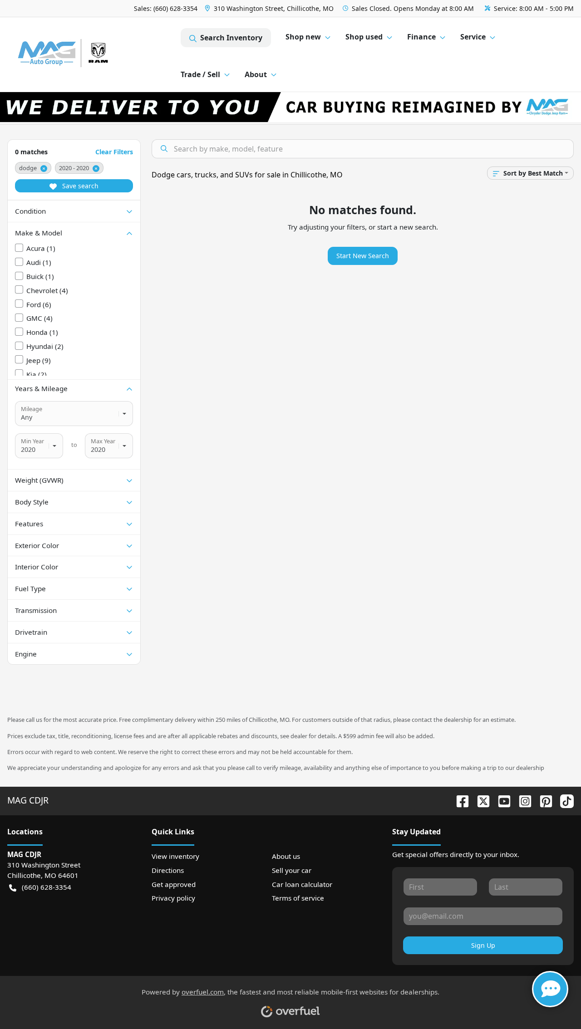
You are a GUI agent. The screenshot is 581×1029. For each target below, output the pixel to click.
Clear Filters (114, 151)
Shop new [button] (303, 37)
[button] (270, 8)
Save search (79, 185)
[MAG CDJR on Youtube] (500, 800)
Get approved (174, 884)
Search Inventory (231, 38)
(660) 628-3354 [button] (46, 887)
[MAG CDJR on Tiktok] (563, 800)
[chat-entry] (550, 989)
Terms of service (298, 897)
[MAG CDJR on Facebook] (458, 800)
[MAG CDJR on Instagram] (521, 800)
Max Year (103, 441)
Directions (168, 870)
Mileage (31, 409)
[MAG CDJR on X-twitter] (479, 800)
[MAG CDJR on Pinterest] (542, 800)
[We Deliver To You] (290, 107)
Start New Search (362, 255)
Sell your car (291, 870)
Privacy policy (173, 897)
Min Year (32, 441)
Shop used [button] (364, 37)
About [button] (256, 74)
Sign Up (483, 945)
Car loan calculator (302, 884)
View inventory (175, 856)
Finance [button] (421, 37)
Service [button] (473, 37)
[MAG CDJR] (94, 54)
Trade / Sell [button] (200, 74)
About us (286, 856)
